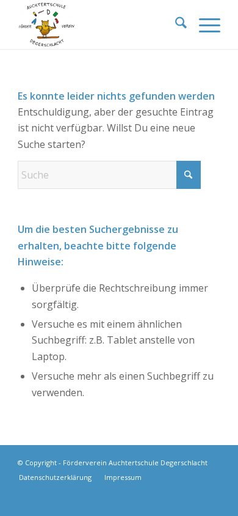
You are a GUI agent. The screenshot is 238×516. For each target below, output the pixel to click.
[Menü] (203, 24)
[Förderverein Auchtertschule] (98, 24)
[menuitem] (175, 24)
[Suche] (175, 24)
